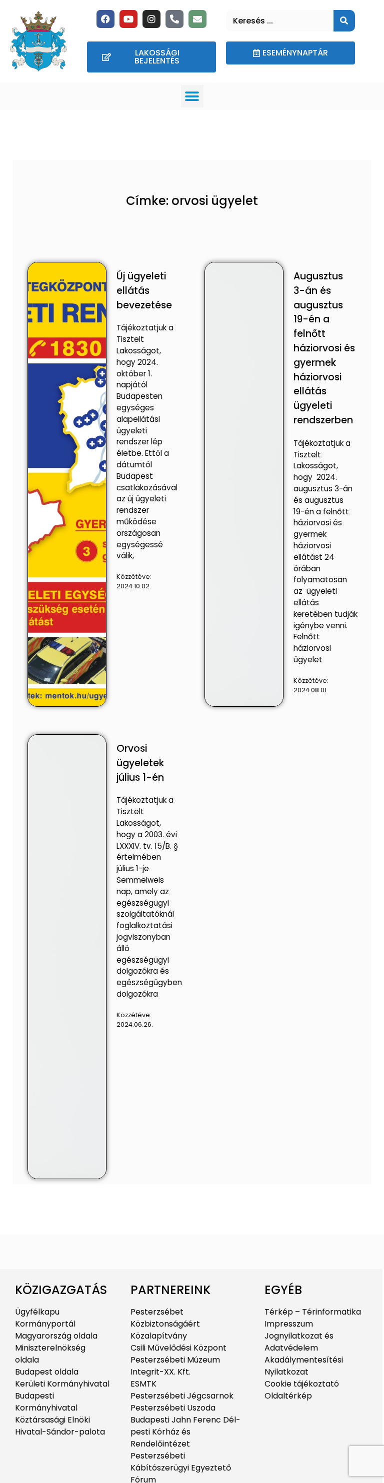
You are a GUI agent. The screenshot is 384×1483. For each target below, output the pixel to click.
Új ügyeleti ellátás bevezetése (144, 290)
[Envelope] (197, 19)
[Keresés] (344, 20)
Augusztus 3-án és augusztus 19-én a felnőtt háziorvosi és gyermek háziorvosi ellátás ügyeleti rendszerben (324, 348)
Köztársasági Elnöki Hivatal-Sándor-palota (60, 1426)
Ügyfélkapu (37, 1312)
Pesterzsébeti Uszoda (173, 1408)
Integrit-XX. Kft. (160, 1372)
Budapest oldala (46, 1372)
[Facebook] (105, 19)
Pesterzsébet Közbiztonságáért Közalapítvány (165, 1324)
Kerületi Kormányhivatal (62, 1384)
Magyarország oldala (56, 1336)
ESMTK (143, 1384)
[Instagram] (151, 19)
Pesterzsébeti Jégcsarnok (182, 1396)
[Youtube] (129, 19)
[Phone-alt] (175, 19)
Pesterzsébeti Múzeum (175, 1360)
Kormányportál (45, 1324)
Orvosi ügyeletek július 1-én (140, 763)
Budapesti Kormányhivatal (46, 1402)
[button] (192, 96)
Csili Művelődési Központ (178, 1348)
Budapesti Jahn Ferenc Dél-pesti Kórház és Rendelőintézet (185, 1432)
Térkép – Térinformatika (312, 1312)
